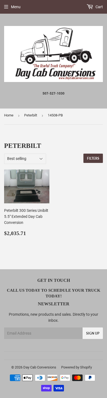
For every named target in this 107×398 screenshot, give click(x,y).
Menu (16, 7)
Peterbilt (30, 115)
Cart (99, 7)
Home (8, 115)
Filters (93, 158)
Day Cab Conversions (39, 367)
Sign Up (92, 333)
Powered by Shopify (76, 367)
